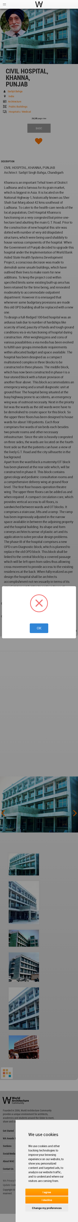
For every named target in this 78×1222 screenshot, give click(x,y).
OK (39, 628)
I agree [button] (47, 1192)
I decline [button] (47, 1200)
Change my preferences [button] (47, 1207)
